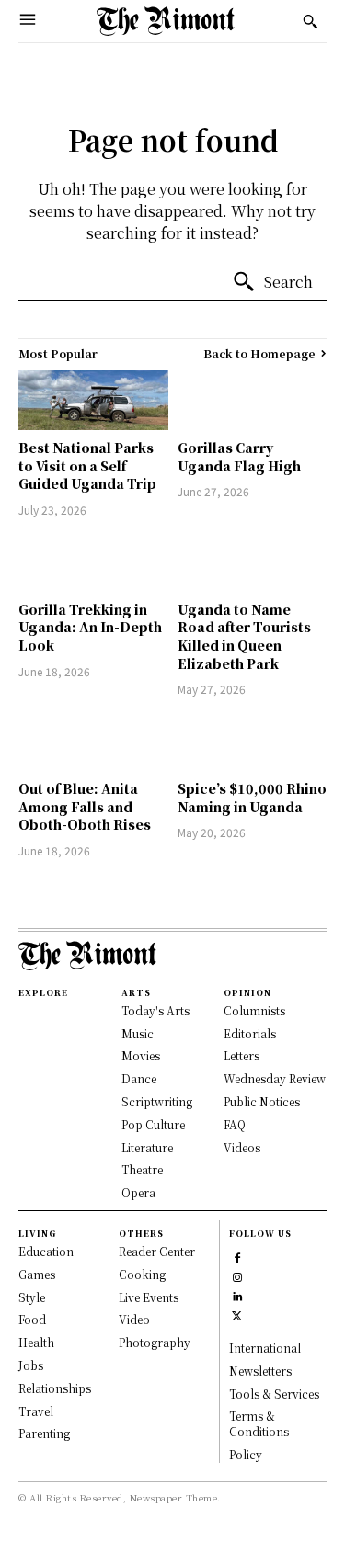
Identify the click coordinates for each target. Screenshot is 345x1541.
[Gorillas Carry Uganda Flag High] (253, 400)
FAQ (235, 1124)
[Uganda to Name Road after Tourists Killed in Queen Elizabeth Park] (253, 562)
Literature (147, 1147)
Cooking (142, 1274)
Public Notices (262, 1101)
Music (137, 1033)
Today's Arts (155, 1010)
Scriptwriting (156, 1101)
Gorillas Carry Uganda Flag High (239, 456)
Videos (242, 1147)
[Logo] (166, 21)
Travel (35, 1411)
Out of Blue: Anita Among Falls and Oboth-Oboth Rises (84, 806)
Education (46, 1251)
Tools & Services (274, 1393)
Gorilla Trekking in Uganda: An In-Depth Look (90, 627)
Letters (241, 1055)
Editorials (250, 1033)
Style (31, 1297)
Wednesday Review (275, 1078)
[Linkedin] (237, 1294)
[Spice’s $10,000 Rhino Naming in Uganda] (253, 741)
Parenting (44, 1433)
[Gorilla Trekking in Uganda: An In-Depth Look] (93, 562)
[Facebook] (237, 1255)
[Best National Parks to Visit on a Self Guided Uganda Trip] (93, 400)
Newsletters (260, 1370)
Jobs (30, 1365)
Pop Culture (153, 1124)
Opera (138, 1192)
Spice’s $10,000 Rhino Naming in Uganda (252, 797)
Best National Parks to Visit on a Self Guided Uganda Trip (87, 465)
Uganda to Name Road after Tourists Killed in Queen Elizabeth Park (244, 636)
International (265, 1347)
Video (134, 1319)
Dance (138, 1078)
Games (36, 1274)
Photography (154, 1342)
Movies (140, 1055)
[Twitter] (237, 1313)
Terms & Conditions (259, 1423)
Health (36, 1342)
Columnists (254, 1010)
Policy (245, 1454)
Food (32, 1319)
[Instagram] (237, 1275)
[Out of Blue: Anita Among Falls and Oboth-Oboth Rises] (93, 741)
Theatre (142, 1169)
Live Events (148, 1297)
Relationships (54, 1388)
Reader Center (157, 1251)
